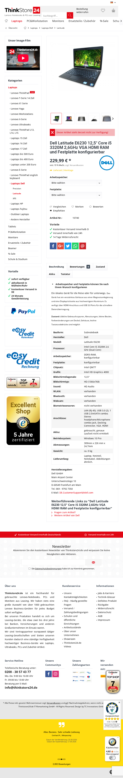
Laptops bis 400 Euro (21, 159)
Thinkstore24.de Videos (72, 644)
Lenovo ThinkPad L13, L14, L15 (22, 131)
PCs (45, 597)
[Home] (6, 21)
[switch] (112, 758)
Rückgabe (103, 604)
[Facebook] (53, 246)
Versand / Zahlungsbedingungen (76, 610)
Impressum (104, 619)
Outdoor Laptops (19, 214)
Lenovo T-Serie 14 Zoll (22, 98)
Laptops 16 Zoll (18, 143)
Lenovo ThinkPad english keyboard (24, 177)
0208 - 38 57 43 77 (18, 672)
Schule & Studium (17, 259)
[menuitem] (82, 10)
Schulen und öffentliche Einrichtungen (71, 620)
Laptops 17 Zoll (18, 148)
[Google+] (60, 246)
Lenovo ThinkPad (22, 92)
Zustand (100, 266)
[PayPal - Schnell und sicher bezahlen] (23, 311)
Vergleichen (59, 206)
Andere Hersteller (20, 219)
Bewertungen (79, 266)
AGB (100, 616)
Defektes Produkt (107, 600)
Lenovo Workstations (21, 113)
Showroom (69, 638)
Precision (16, 188)
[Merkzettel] (103, 12)
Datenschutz (104, 612)
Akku (52, 274)
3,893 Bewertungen (61, 764)
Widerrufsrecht (106, 608)
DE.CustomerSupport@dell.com (76, 492)
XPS (14, 198)
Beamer (12, 248)
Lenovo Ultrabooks (20, 124)
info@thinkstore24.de (21, 687)
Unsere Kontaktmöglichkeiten (75, 595)
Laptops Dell (17, 183)
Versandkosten (54, 703)
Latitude (16, 193)
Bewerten (97, 206)
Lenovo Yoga (17, 108)
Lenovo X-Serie (18, 119)
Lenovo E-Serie (18, 169)
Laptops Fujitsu (18, 208)
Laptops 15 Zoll (18, 138)
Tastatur (65, 274)
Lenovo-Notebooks (30, 597)
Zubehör (32, 646)
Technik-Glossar (106, 597)
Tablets (12, 226)
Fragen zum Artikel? (65, 512)
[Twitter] (68, 246)
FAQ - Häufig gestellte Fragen (75, 602)
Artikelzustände (72, 627)
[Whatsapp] (75, 246)
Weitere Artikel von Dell (67, 515)
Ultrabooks (10, 646)
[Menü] (118, 738)
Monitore (13, 237)
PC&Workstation (17, 231)
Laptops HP (16, 203)
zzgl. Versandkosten (74, 165)
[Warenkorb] (113, 12)
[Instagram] (55, 674)
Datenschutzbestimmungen (48, 568)
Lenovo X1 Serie (19, 103)
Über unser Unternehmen (71, 633)
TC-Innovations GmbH (94, 706)
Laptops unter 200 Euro (23, 164)
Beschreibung (56, 266)
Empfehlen (59, 210)
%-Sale (11, 253)
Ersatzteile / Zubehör (19, 242)
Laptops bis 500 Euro (21, 153)
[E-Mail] (82, 246)
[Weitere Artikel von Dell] (107, 163)
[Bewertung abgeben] (74, 156)
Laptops (12, 87)
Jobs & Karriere (106, 593)
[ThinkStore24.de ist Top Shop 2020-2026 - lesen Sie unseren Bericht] (113, 682)
